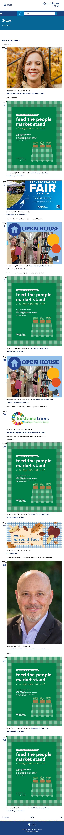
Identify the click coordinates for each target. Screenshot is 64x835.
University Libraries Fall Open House (17, 269)
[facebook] (52, 6)
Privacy (27, 831)
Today (32, 817)
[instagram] (55, 6)
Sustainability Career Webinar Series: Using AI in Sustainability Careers (28, 649)
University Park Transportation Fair (17, 215)
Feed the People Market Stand (15, 176)
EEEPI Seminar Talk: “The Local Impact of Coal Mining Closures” (26, 93)
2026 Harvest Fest (12, 553)
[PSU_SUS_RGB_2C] (8, 4)
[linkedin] (58, 6)
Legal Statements (35, 831)
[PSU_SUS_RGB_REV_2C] (32, 824)
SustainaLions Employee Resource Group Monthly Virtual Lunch (26, 432)
